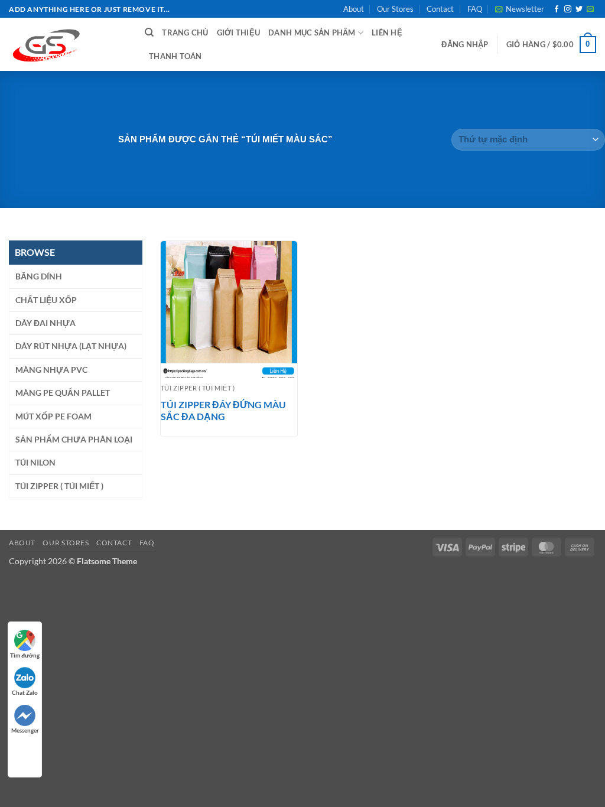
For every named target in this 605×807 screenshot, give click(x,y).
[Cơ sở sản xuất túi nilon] (68, 44)
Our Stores (395, 9)
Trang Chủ (185, 32)
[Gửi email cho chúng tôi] (590, 9)
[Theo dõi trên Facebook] (556, 9)
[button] (519, 9)
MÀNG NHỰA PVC (51, 370)
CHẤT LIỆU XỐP (46, 300)
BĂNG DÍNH (38, 276)
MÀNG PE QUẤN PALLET (62, 393)
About (353, 9)
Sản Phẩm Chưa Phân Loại (73, 439)
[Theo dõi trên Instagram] (567, 9)
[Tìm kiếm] (149, 32)
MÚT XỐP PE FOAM (53, 416)
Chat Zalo (25, 692)
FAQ (474, 9)
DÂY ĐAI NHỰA (45, 323)
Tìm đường (25, 655)
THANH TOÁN (175, 56)
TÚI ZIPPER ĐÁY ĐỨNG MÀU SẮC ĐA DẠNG (223, 410)
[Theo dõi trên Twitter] (579, 9)
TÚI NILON (35, 462)
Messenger (25, 730)
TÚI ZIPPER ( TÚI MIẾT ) (59, 486)
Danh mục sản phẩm (311, 32)
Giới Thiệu (239, 32)
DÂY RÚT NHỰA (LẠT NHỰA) (70, 346)
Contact (440, 9)
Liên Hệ (387, 32)
